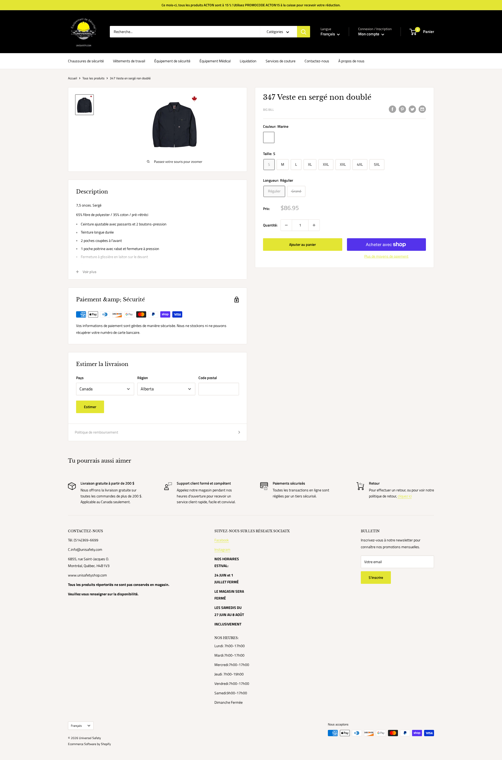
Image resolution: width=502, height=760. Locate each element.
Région (142, 377)
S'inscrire (376, 577)
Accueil (72, 78)
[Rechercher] (303, 31)
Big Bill (268, 109)
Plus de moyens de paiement (386, 256)
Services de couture (280, 61)
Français (76, 725)
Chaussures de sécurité (86, 61)
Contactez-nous (317, 61)
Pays (80, 377)
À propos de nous (351, 61)
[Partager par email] (422, 109)
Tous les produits (93, 78)
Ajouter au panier (302, 244)
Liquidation (248, 61)
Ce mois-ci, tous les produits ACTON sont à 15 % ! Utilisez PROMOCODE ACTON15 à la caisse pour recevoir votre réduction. (251, 5)
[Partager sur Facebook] (392, 109)
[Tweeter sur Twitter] (412, 109)
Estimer (90, 406)
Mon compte (369, 34)
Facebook (221, 540)
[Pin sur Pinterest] (402, 109)
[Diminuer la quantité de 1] (286, 225)
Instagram (222, 549)
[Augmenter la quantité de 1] (314, 225)
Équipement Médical (215, 61)
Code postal (207, 377)
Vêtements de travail (129, 61)
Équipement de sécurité (172, 61)
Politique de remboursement (96, 432)
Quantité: (270, 225)
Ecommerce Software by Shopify (89, 743)
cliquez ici (405, 496)
